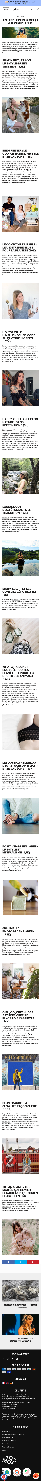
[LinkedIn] (17, 1359)
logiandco (5, 518)
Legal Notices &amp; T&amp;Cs (13, 1435)
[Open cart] (38, 9)
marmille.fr (16, 600)
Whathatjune (6, 684)
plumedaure (6, 1122)
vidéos (7, 607)
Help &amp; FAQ (8, 1438)
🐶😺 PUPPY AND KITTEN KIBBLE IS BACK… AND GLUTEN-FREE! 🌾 (20, 3)
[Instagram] (7, 1359)
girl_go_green (15, 1036)
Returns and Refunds (9, 1441)
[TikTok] (12, 1359)
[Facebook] (3, 1359)
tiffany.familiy (6, 1207)
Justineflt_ (22, 73)
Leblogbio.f (6, 773)
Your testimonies (8, 1447)
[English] (7, 1383)
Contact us (6, 1432)
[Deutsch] (11, 1383)
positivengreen (18, 857)
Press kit (5, 1444)
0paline (4, 939)
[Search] (35, 9)
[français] (3, 1383)
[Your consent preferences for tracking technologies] (3, 1470)
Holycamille (21, 348)
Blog (4, 1450)
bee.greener (12, 161)
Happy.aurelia (7, 430)
